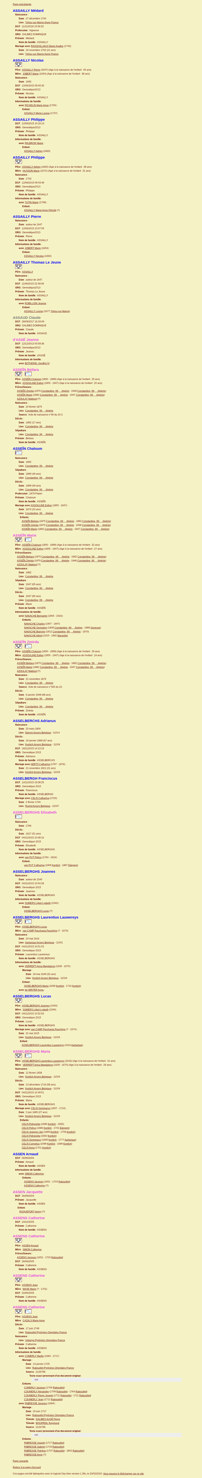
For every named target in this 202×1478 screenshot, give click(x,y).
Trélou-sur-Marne (59, 311)
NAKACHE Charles (34, 623)
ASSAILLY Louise (33, 311)
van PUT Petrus (33, 857)
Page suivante (20, 1461)
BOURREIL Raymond (47, 1423)
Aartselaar (76, 1045)
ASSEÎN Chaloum (31, 379)
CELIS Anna (28, 1147)
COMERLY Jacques (34, 1387)
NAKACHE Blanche (34, 631)
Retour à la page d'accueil (27, 1467)
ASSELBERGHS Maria (36, 986)
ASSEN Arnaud (30, 1245)
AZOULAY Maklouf (27, 399)
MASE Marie (29, 1289)
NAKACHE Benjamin (36, 616)
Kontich (56, 865)
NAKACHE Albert (33, 635)
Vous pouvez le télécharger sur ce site (123, 1473)
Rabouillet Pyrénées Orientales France (46, 1332)
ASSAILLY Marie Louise (37, 113)
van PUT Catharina (34, 865)
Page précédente (22, 4)
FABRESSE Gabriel (34, 1446)
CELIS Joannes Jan (32, 1132)
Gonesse (95, 627)
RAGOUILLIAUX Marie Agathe (47, 46)
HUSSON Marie (31, 170)
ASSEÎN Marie (24, 395)
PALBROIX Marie (34, 143)
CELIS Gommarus (40, 1108)
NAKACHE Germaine (35, 627)
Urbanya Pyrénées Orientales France (45, 1340)
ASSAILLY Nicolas (34, 256)
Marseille (62, 635)
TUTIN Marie (31, 202)
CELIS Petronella (31, 1124)
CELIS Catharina (40, 798)
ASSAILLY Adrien (33, 151)
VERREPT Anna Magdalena (40, 966)
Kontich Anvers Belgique (38, 744)
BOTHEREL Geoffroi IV (37, 363)
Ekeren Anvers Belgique (38, 732)
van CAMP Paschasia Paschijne (40, 930)
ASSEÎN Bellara (30, 521)
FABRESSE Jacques (36, 1403)
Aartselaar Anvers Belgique (39, 942)
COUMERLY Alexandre (36, 1391)
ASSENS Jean (30, 1285)
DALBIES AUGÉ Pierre (48, 1419)
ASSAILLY (27, 271)
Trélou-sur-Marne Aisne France (42, 22)
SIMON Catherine (34, 1173)
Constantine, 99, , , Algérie (55, 391)
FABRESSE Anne (33, 1454)
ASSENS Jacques (33, 1181)
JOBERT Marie (31, 73)
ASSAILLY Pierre (31, 69)
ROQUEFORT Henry (30, 1211)
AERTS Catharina (40, 764)
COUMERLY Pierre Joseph (38, 1395)
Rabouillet (63, 1181)
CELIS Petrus (29, 1128)
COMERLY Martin (34, 1356)
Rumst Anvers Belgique (37, 806)
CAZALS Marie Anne (34, 1320)
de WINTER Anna (34, 990)
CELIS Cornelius (31, 1143)
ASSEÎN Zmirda (25, 391)
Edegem (72, 865)
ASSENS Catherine (34, 1185)
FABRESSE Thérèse (35, 1450)
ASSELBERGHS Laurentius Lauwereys (43, 1045)
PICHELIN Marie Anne (37, 105)
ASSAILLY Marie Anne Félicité (40, 210)
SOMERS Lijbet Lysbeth (38, 903)
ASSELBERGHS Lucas (36, 911)
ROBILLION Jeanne (35, 303)
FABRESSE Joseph (34, 1443)
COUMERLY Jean (33, 1399)
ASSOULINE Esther (33, 383)
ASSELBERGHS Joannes (36, 1005)
